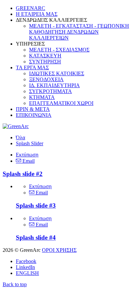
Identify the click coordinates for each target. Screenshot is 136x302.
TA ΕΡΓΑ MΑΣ (32, 67)
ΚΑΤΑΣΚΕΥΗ (45, 55)
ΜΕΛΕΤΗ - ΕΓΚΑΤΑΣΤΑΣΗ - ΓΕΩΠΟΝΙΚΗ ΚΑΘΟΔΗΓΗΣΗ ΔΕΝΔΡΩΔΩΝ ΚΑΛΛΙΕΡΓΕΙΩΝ (79, 32)
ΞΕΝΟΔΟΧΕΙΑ (46, 79)
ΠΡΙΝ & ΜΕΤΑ (33, 109)
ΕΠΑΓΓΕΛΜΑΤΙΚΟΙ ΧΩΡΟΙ (61, 103)
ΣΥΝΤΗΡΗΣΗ (45, 61)
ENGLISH (27, 273)
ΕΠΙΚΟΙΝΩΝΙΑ (33, 115)
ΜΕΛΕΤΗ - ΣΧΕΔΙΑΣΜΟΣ (59, 49)
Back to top (15, 284)
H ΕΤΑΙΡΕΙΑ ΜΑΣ (36, 14)
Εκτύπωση (27, 154)
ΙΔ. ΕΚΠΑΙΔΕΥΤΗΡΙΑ (54, 85)
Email (28, 161)
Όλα (20, 137)
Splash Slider (29, 143)
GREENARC (30, 8)
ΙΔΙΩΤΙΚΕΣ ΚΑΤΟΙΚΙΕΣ (56, 73)
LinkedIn (25, 267)
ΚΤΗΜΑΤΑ (42, 97)
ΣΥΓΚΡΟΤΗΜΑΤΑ (50, 91)
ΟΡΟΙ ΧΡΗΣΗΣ (59, 250)
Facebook (26, 261)
